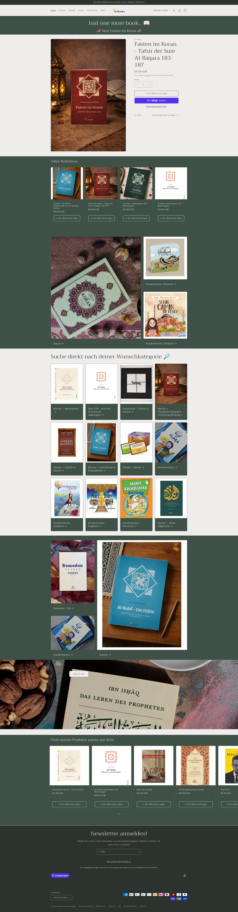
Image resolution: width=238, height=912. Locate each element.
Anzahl (136, 80)
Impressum (112, 906)
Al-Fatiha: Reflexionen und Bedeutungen (169, 205)
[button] (174, 10)
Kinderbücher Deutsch (159, 284)
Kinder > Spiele (132, 467)
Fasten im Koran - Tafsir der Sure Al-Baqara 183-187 (100, 205)
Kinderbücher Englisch (96, 524)
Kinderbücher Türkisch (160, 343)
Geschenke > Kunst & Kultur (135, 410)
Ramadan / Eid (62, 608)
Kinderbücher (166, 467)
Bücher (104, 654)
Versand (148, 75)
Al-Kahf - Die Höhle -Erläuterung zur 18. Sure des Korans (66, 206)
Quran (57, 343)
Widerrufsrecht (101, 906)
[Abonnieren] (138, 852)
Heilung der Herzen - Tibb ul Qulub (67, 790)
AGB (119, 906)
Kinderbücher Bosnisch (131, 524)
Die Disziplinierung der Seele (191, 790)
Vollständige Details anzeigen (164, 115)
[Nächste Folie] (124, 732)
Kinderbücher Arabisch (61, 524)
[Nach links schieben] (113, 814)
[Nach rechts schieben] (124, 814)
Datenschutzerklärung (86, 906)
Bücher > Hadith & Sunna (64, 469)
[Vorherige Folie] (113, 732)
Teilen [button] (139, 115)
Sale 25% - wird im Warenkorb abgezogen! (99, 412)
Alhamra (59, 906)
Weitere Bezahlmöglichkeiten (156, 106)
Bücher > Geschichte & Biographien (101, 469)
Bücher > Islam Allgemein (166, 524)
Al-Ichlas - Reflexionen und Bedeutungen (135, 205)
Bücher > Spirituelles (65, 409)
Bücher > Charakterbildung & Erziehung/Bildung (169, 412)
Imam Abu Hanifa (144, 790)
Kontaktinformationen (130, 906)
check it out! (79, 674)
